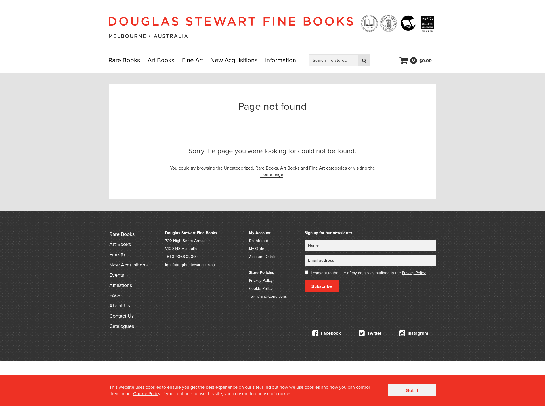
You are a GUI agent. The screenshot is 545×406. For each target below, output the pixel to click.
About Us (119, 306)
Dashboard (258, 240)
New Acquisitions (233, 60)
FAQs (115, 295)
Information (280, 60)
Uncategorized (238, 168)
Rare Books (124, 60)
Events (116, 275)
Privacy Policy (261, 280)
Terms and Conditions (268, 296)
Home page (271, 174)
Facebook (330, 333)
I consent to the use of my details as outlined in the (368, 272)
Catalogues (121, 326)
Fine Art (192, 60)
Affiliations (120, 285)
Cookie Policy (260, 288)
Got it (412, 390)
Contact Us (121, 316)
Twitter (374, 333)
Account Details (262, 256)
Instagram (417, 333)
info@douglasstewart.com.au (190, 264)
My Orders (258, 248)
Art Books (161, 60)
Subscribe (321, 286)
